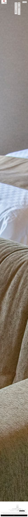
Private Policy (23, 513)
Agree (14, 515)
